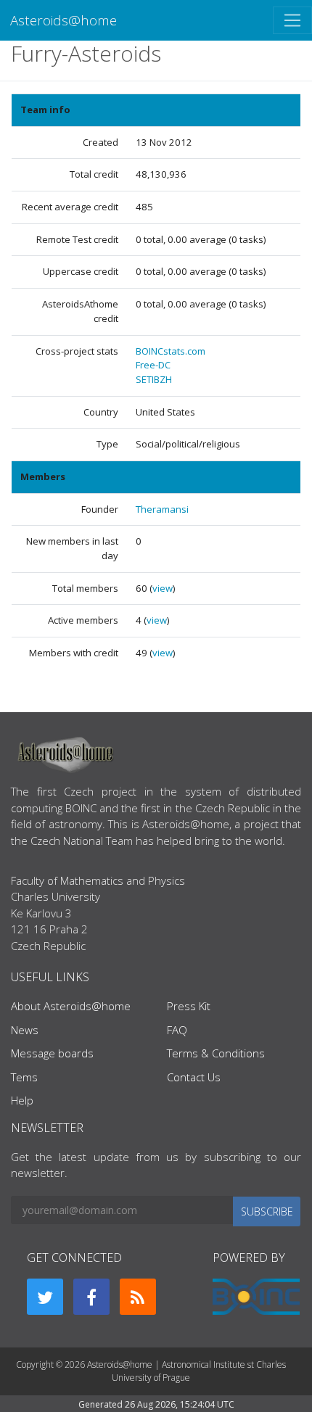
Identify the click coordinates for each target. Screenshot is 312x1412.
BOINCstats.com (170, 351)
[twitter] (45, 1297)
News (24, 1030)
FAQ (177, 1030)
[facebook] (91, 1297)
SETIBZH (154, 379)
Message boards (52, 1053)
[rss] (138, 1297)
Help (22, 1100)
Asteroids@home (63, 20)
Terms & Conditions (216, 1053)
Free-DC (153, 364)
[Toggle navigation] (292, 20)
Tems (24, 1077)
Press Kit (188, 1006)
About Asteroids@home (71, 1006)
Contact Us (194, 1077)
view (162, 588)
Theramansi (162, 509)
